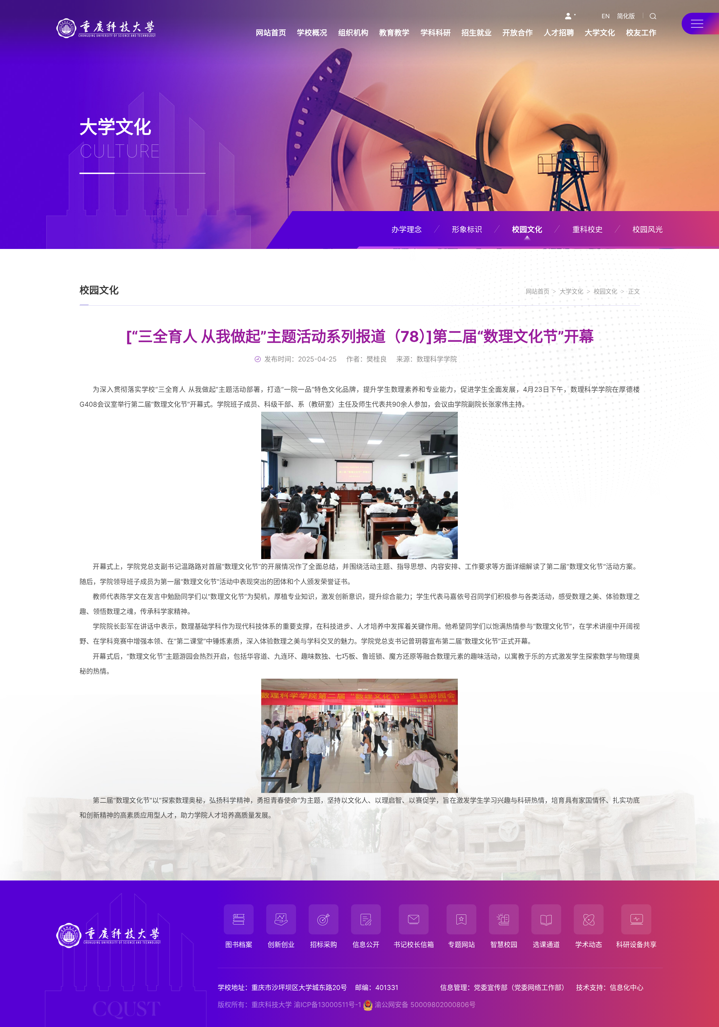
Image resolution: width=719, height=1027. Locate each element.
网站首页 (271, 32)
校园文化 (527, 229)
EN (606, 16)
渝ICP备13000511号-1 (327, 1005)
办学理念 (407, 229)
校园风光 (647, 229)
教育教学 (394, 32)
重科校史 (587, 229)
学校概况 (312, 32)
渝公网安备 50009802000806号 (424, 1005)
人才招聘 (559, 32)
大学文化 (600, 32)
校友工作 (641, 32)
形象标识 (467, 229)
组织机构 (353, 32)
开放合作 (517, 32)
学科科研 (435, 32)
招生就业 (476, 32)
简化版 (626, 16)
